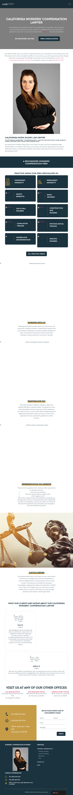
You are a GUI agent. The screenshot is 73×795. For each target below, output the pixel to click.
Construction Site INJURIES (56, 210)
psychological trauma (57, 225)
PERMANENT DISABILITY (52, 181)
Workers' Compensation (44, 748)
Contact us (45, 32)
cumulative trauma (22, 225)
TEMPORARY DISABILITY (20, 181)
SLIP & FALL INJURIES (21, 210)
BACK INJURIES (51, 196)
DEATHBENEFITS (20, 195)
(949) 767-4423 (58, 60)
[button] (24, 38)
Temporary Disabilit (43, 751)
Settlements (41, 756)
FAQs (39, 758)
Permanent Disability (43, 753)
